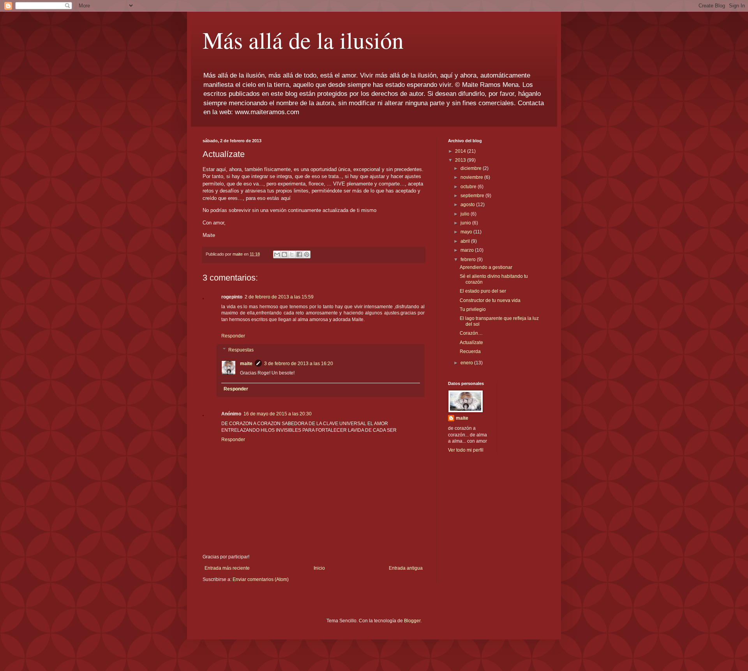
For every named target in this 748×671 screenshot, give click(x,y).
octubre (469, 186)
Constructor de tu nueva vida (490, 300)
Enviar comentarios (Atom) (261, 579)
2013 (461, 160)
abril (465, 241)
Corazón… (471, 333)
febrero (468, 259)
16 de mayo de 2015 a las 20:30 (277, 414)
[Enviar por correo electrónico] (277, 254)
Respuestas (241, 350)
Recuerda (470, 351)
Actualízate (471, 342)
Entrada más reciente (227, 568)
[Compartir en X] (292, 254)
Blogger (412, 620)
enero (467, 363)
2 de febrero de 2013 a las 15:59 (279, 297)
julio (465, 214)
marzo (467, 250)
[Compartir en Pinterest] (306, 254)
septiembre (472, 195)
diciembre (471, 168)
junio (466, 223)
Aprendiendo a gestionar (486, 267)
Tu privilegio (473, 309)
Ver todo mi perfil (465, 450)
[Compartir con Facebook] (299, 254)
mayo (466, 232)
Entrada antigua (406, 568)
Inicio (319, 568)
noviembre (472, 177)
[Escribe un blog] (284, 254)
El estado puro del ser (483, 291)
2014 (461, 151)
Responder (233, 336)
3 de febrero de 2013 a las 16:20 (298, 363)
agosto (468, 204)
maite (246, 363)
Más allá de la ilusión (303, 39)
